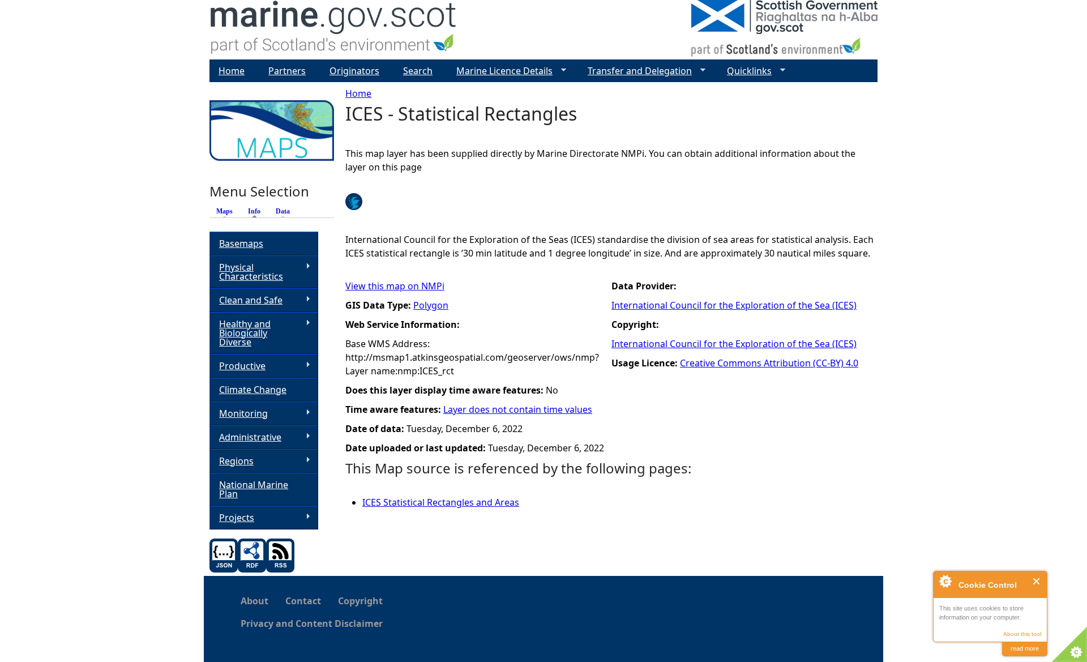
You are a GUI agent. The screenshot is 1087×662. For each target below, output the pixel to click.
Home (358, 93)
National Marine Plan (253, 489)
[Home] (333, 29)
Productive (237, 366)
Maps (224, 211)
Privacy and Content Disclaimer (312, 623)
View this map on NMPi (394, 286)
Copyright (360, 601)
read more (1025, 648)
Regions (231, 461)
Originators (354, 71)
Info (257, 211)
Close (1037, 581)
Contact (303, 601)
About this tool (1022, 634)
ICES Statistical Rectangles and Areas (440, 502)
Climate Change (252, 389)
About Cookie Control (945, 581)
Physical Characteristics (246, 272)
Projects (231, 517)
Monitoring (238, 413)
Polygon (430, 305)
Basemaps (241, 243)
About (254, 601)
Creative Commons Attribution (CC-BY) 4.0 (769, 363)
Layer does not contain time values (517, 409)
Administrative (245, 437)
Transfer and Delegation (635, 71)
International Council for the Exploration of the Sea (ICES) (734, 305)
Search (418, 71)
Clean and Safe (246, 300)
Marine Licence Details (500, 71)
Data (283, 211)
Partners (287, 71)
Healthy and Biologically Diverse (240, 333)
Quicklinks (745, 71)
